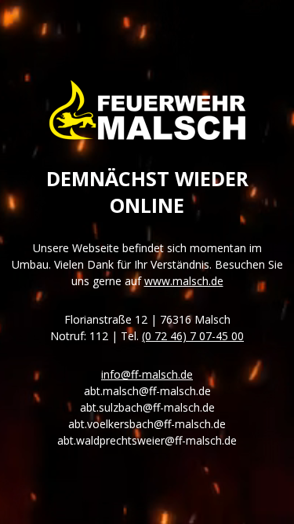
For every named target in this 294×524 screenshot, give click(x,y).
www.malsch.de (183, 280)
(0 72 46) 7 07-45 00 (193, 335)
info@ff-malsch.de (147, 374)
